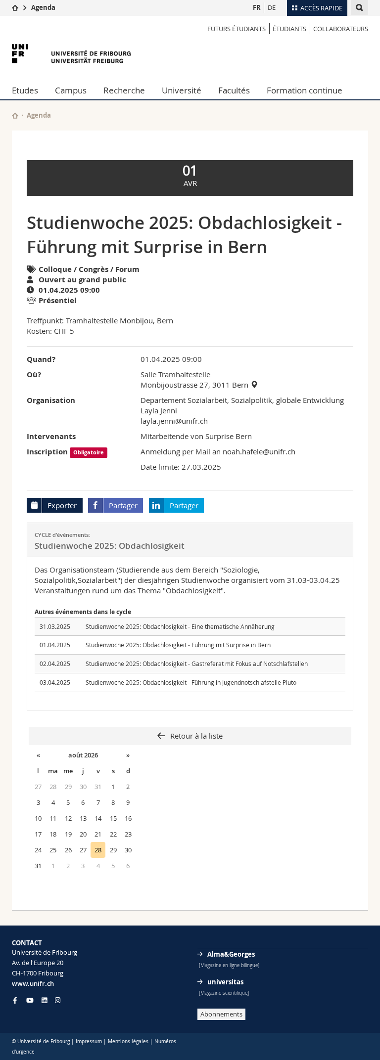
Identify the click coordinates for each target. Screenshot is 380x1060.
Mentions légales (128, 1041)
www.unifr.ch (33, 983)
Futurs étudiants (236, 28)
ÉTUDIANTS (289, 28)
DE (272, 7)
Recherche (124, 90)
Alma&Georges (231, 954)
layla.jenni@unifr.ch (174, 421)
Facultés (234, 90)
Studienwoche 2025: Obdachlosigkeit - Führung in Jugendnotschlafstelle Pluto (191, 682)
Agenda (43, 7)
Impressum (89, 1041)
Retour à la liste (195, 736)
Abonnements (221, 1014)
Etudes (25, 90)
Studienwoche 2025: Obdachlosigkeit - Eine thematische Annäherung (180, 626)
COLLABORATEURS (340, 28)
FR (257, 7)
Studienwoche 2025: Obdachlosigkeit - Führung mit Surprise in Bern (178, 645)
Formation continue (304, 90)
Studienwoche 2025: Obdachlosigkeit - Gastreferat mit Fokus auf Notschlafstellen (197, 663)
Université (181, 90)
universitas (225, 981)
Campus (71, 90)
